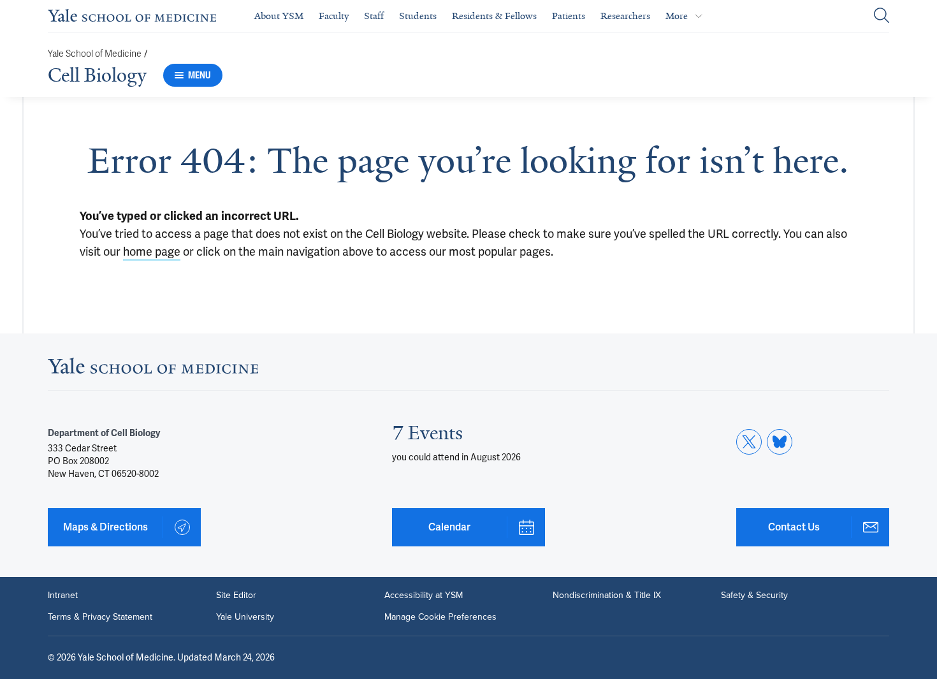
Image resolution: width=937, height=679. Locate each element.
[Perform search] (881, 16)
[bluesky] (779, 442)
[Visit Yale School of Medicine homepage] (153, 369)
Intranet (63, 595)
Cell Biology (97, 75)
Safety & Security (754, 595)
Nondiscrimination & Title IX (607, 595)
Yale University (245, 617)
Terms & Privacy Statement (100, 617)
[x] (749, 442)
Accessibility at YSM (423, 595)
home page (151, 251)
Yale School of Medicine (95, 53)
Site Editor (236, 595)
